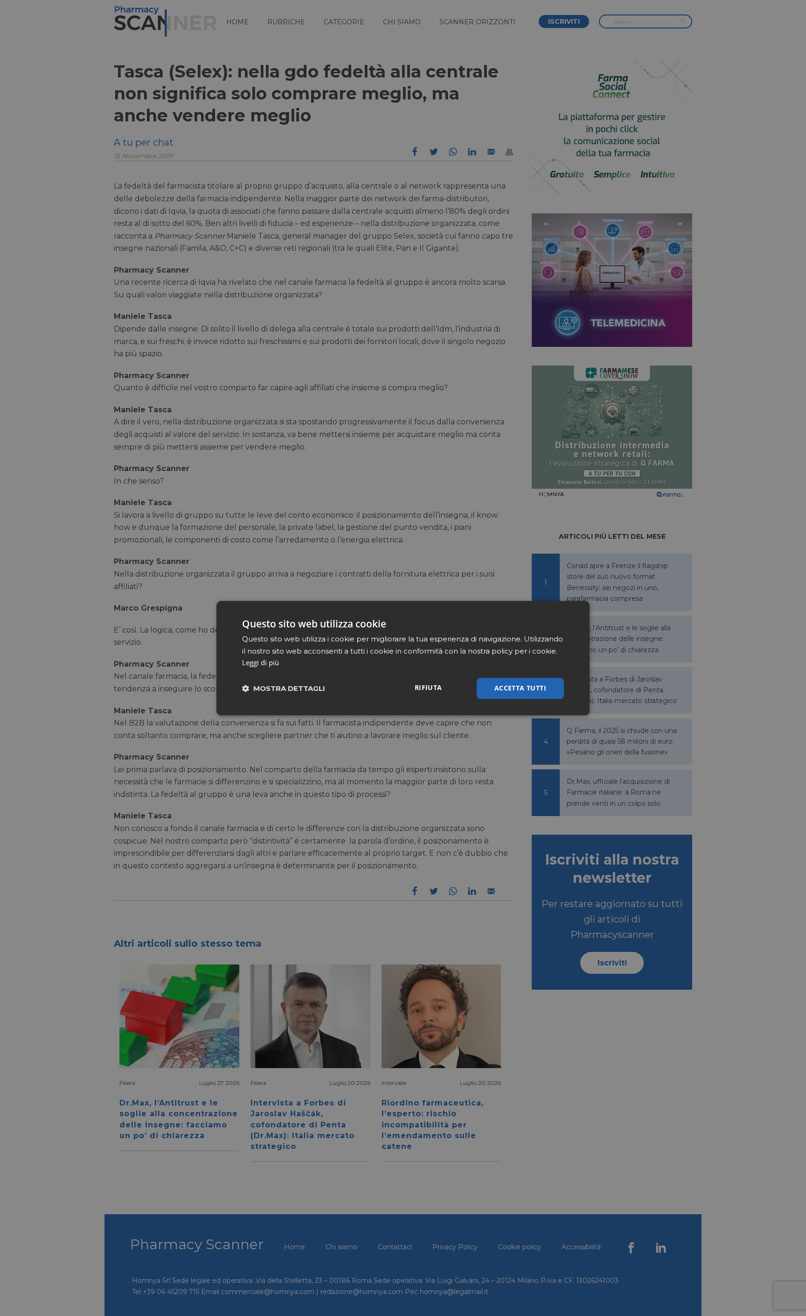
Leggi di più (260, 663)
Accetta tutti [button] (520, 687)
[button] (283, 688)
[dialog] (403, 658)
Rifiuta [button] (428, 687)
